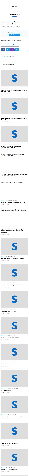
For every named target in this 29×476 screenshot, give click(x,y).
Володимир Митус (14, 14)
